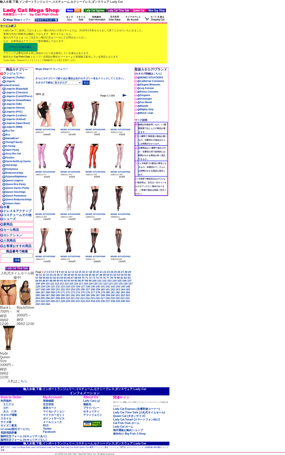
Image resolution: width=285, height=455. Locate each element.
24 (111, 272)
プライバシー (91, 407)
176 (88, 292)
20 (97, 272)
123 (110, 283)
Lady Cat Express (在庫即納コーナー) (136, 408)
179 (103, 292)
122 (105, 283)
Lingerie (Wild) (13, 126)
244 (47, 304)
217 (102, 298)
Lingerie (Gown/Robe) (18, 100)
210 (68, 298)
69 (79, 277)
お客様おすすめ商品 (17, 246)
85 (40, 280)
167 (42, 292)
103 (109, 280)
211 (73, 298)
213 (82, 298)
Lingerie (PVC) (14, 111)
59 (44, 277)
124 (115, 283)
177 (93, 292)
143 (113, 286)
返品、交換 (10, 411)
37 (61, 274)
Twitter (47, 428)
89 (54, 280)
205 (42, 298)
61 (51, 277)
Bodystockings (14, 172)
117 (81, 283)
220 (117, 298)
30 (36, 274)
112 (57, 283)
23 (108, 272)
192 (73, 295)
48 (100, 274)
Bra (7, 134)
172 (68, 292)
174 (78, 292)
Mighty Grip (146, 109)
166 (37, 292)
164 (123, 289)
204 (37, 298)
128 (37, 286)
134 (68, 286)
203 (128, 295)
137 (83, 286)
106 (124, 280)
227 (57, 301)
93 (68, 280)
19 (94, 272)
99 (90, 280)
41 (75, 274)
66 (68, 277)
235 (98, 301)
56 (129, 274)
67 (72, 277)
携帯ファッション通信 (99, 447)
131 (52, 286)
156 (83, 289)
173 (73, 292)
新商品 (8, 224)
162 (113, 289)
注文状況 (48, 404)
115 (71, 283)
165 (128, 289)
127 (130, 283)
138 (88, 286)
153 (68, 289)
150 (52, 289)
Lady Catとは (91, 400)
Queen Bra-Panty (15, 184)
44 (86, 274)
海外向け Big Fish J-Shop (129, 433)
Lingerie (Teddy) (14, 77)
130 (47, 286)
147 (37, 289)
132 (57, 286)
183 (123, 292)
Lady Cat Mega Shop (21, 447)
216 (97, 298)
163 (118, 289)
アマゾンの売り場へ (20, 47)
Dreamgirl (146, 98)
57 (36, 277)
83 (129, 277)
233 (88, 301)
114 (66, 283)
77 (107, 277)
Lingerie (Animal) (15, 119)
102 (104, 280)
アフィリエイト (92, 414)
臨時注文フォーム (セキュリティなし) (24, 439)
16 (83, 272)
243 (42, 304)
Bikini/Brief (12, 138)
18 (90, 272)
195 (88, 295)
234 (93, 301)
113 (62, 283)
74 (97, 277)
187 (47, 295)
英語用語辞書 (9, 432)
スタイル (6, 418)
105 (119, 280)
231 (78, 301)
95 (75, 280)
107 (129, 280)
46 (93, 274)
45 (90, 274)
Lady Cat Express (39, 447)
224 (42, 301)
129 (42, 286)
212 (77, 298)
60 (47, 277)
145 (123, 286)
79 (114, 277)
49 (104, 274)
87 (47, 280)
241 (128, 301)
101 (99, 280)
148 (42, 289)
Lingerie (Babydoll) (16, 88)
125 (120, 283)
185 (37, 295)
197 (98, 295)
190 (63, 295)
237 (108, 301)
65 (65, 277)
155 (78, 289)
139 (93, 286)
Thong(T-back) (13, 142)
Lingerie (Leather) (15, 115)
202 (123, 295)
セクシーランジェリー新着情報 (139, 447)
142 (108, 286)
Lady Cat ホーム (123, 426)
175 (83, 292)
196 (93, 295)
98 (86, 280)
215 (92, 298)
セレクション (12, 235)
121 (100, 283)
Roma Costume (149, 91)
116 (76, 283)
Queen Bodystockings (18, 199)
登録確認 (48, 400)
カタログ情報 (9, 414)
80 (118, 277)
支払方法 (8, 404)
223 (37, 301)
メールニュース (52, 422)
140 (98, 286)
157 (88, 289)
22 (104, 272)
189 (57, 295)
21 (101, 272)
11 (65, 272)
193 (78, 295)
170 (57, 292)
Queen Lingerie (14, 180)
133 (63, 286)
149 (47, 289)
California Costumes (152, 81)
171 (63, 292)
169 (52, 292)
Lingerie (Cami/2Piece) (18, 96)
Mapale (144, 105)
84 (36, 280)
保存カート (50, 407)
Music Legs (146, 113)
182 (118, 292)
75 (100, 277)
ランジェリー (12, 73)
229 (68, 301)
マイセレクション (54, 411)
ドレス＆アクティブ (17, 211)
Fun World (146, 102)
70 (83, 277)
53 (118, 274)
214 (87, 298)
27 (122, 272)
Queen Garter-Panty (17, 188)
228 (63, 301)
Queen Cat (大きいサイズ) (129, 415)
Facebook (49, 431)
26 (118, 272)
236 (103, 301)
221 (122, 298)
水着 (6, 207)
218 (107, 298)
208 (57, 298)
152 (63, 289)
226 (52, 301)
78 (111, 277)
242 (37, 304)
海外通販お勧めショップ (128, 430)
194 (83, 295)
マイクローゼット (54, 414)
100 (94, 280)
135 (73, 286)
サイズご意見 (9, 425)
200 (113, 295)
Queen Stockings (15, 192)
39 (68, 274)
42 (79, 274)
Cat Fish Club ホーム (126, 423)
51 (111, 274)
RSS (46, 425)
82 (125, 277)
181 (113, 292)
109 (42, 283)
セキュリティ (91, 411)
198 (103, 295)
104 (114, 280)
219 (112, 298)
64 (61, 277)
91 (61, 280)
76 (104, 277)
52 (114, 274)
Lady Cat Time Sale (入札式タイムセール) (139, 412)
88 (51, 280)
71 (86, 277)
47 (97, 274)
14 (76, 272)
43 (83, 274)
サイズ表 (6, 422)
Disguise (145, 95)
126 (125, 283)
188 (52, 295)
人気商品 (9, 240)
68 (75, 277)
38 (65, 274)
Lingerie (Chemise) (16, 92)
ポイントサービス (54, 418)
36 (58, 274)
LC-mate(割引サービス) (15, 429)
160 (103, 289)
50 (107, 274)
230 (73, 301)
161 (108, 289)
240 (123, 301)
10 (62, 272)
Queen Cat (84, 447)
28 (126, 272)
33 (47, 274)
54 (122, 274)
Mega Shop (42, 69)
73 (93, 277)
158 (93, 289)
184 (128, 292)
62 (54, 277)
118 (86, 283)
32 (44, 274)
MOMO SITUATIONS (45, 129)
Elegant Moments (150, 84)
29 (129, 272)
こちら (67, 34)
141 (103, 286)
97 (83, 280)
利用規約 (6, 400)
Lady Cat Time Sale (55, 447)
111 (52, 283)
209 (63, 298)
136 (78, 286)
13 (72, 272)
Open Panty (12, 149)
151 (57, 289)
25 (115, 272)
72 (90, 277)
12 (69, 272)
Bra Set (9, 130)
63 (58, 277)
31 (40, 274)
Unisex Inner (12, 203)
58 (40, 277)
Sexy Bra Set (13, 153)
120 (95, 283)
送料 (6, 407)
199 (108, 295)
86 (44, 280)
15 (79, 272)
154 (73, 289)
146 (128, 286)
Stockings (11, 165)
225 (47, 301)
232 (83, 301)
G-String (10, 146)
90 (58, 280)
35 (54, 274)
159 (98, 289)
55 (125, 274)
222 (127, 298)
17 (87, 272)
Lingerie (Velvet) (15, 107)
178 (98, 292)
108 (37, 283)
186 (42, 295)
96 (79, 280)
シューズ (9, 219)
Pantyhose (11, 169)
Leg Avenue (147, 88)
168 (47, 292)
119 (90, 283)
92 (65, 280)
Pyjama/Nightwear (16, 176)
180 (108, 292)
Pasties (9, 157)
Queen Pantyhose (15, 195)
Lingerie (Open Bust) (17, 123)
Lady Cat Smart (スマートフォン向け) (136, 419)
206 (47, 298)
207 (52, 298)
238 (113, 301)
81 (122, 277)
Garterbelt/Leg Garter (18, 161)
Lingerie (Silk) (13, 104)
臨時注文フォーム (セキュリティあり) (24, 436)
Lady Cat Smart (72, 447)
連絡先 (87, 404)
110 (47, 283)
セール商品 (11, 229)
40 (72, 274)
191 (68, 295)
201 (118, 295)
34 (51, 274)
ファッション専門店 (117, 447)
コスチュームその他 (17, 215)
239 (118, 301)
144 (118, 286)
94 (72, 280)
